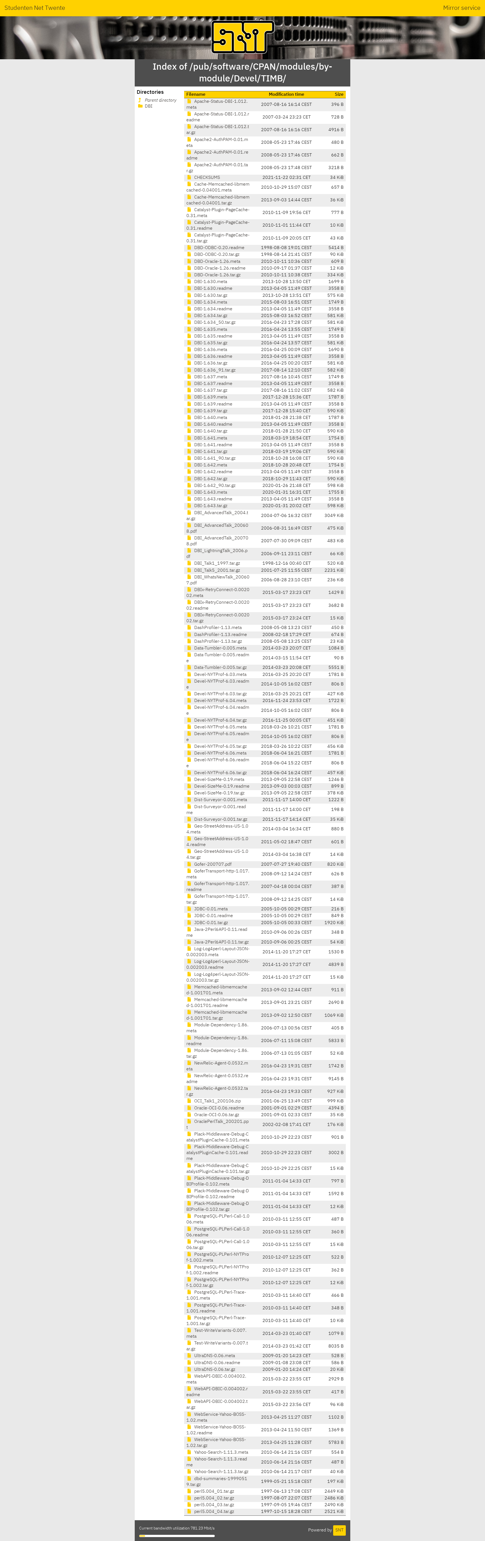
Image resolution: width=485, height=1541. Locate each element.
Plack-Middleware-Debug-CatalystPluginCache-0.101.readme (217, 1153)
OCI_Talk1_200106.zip (217, 1101)
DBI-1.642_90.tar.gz (214, 486)
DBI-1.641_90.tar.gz (214, 458)
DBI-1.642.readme (212, 472)
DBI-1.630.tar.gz (210, 295)
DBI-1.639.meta (210, 397)
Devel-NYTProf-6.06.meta (219, 753)
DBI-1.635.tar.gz (210, 343)
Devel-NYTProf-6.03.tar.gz (220, 694)
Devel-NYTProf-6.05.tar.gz (220, 746)
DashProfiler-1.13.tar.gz (217, 641)
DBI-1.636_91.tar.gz (214, 370)
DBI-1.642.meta (210, 465)
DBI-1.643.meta (210, 492)
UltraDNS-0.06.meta (214, 1356)
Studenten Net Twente (34, 8)
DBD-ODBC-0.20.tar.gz (216, 254)
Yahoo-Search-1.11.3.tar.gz (220, 1472)
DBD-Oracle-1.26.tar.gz (217, 275)
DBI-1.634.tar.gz (210, 316)
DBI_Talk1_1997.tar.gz (216, 563)
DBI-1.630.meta (210, 282)
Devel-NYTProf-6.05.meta (219, 727)
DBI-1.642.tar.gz (210, 479)
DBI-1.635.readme (212, 336)
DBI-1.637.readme (212, 384)
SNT (339, 1530)
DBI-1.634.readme (212, 309)
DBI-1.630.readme (212, 288)
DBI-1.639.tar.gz (210, 411)
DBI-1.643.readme (212, 499)
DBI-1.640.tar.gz (210, 431)
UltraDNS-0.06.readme (216, 1363)
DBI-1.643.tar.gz (210, 506)
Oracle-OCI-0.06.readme (218, 1108)
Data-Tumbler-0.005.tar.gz (220, 667)
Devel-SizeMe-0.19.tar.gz (218, 793)
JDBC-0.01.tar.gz (210, 923)
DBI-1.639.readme (212, 404)
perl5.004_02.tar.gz (213, 1498)
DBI (148, 106)
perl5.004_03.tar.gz (213, 1505)
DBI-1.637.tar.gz (210, 390)
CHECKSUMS (206, 177)
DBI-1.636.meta (210, 350)
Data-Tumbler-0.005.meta (219, 648)
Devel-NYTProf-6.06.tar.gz (220, 773)
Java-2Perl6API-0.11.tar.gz (221, 942)
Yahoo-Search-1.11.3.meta (220, 1452)
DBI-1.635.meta (210, 329)
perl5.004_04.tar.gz (213, 1512)
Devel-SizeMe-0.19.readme (221, 786)
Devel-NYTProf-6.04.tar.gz (220, 720)
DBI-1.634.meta (210, 302)
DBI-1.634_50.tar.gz (214, 322)
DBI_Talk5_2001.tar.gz (216, 570)
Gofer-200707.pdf (212, 864)
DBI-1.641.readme (212, 445)
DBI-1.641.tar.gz (210, 452)
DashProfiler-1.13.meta (217, 628)
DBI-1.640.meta (210, 418)
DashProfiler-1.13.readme (220, 635)
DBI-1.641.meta (210, 438)
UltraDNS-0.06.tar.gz (214, 1369)
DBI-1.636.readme (212, 356)
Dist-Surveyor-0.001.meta (220, 800)
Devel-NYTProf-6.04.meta (219, 701)
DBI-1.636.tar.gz (210, 363)
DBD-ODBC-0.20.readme (218, 248)
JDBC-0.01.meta (210, 909)
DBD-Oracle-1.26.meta (216, 261)
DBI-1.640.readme (212, 424)
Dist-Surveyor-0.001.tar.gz (220, 819)
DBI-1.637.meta (210, 377)
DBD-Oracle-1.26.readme (219, 268)
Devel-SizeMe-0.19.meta (218, 780)
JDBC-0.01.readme (213, 916)
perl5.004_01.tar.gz (213, 1491)
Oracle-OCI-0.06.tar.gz (216, 1115)
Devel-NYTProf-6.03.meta (219, 675)
